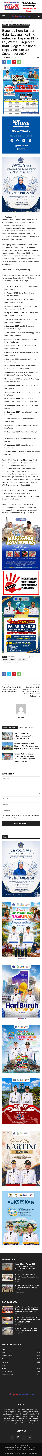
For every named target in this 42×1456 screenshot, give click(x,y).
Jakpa (25, 657)
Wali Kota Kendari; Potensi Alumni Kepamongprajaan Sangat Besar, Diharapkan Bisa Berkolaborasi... (26, 1309)
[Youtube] (30, 1437)
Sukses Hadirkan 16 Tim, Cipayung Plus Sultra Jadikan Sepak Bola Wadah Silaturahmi (26, 746)
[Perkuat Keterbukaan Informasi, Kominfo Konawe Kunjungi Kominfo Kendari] (7, 1277)
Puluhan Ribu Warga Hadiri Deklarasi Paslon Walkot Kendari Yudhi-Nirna (11, 689)
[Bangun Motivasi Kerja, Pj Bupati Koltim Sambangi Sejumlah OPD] (7, 1331)
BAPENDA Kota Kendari (15, 657)
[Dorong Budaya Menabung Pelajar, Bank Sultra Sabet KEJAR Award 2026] (7, 736)
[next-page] (7, 766)
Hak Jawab (32, 1447)
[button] (3, 16)
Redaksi (6, 57)
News (16, 27)
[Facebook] (4, 62)
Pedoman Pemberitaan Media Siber (16, 1447)
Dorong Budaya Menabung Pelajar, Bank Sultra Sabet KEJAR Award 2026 (25, 735)
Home (4, 21)
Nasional (10, 21)
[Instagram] (18, 1437)
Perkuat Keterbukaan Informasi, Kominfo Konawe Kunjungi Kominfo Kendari (27, 1277)
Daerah (17, 21)
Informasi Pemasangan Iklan (25, 1450)
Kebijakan (17, 24)
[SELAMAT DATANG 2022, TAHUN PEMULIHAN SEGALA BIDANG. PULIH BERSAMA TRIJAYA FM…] (7, 1320)
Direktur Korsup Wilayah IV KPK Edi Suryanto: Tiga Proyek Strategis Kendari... (27, 1288)
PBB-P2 (25, 659)
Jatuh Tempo (33, 657)
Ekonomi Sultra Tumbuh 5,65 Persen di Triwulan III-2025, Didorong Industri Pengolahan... (26, 1266)
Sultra (16, 662)
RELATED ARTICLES (10, 728)
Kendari (5, 659)
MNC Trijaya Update (8, 27)
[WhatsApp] (19, 62)
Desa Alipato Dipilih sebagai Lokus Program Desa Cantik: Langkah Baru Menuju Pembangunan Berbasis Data (30, 691)
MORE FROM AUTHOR (26, 728)
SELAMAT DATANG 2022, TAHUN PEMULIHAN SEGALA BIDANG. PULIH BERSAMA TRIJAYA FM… (27, 1320)
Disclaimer (11, 1450)
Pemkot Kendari (24, 27)
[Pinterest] (14, 62)
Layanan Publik (26, 24)
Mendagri (12, 659)
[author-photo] (21, 714)
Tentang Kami (23, 1445)
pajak (19, 659)
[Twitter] (9, 62)
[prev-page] (3, 766)
